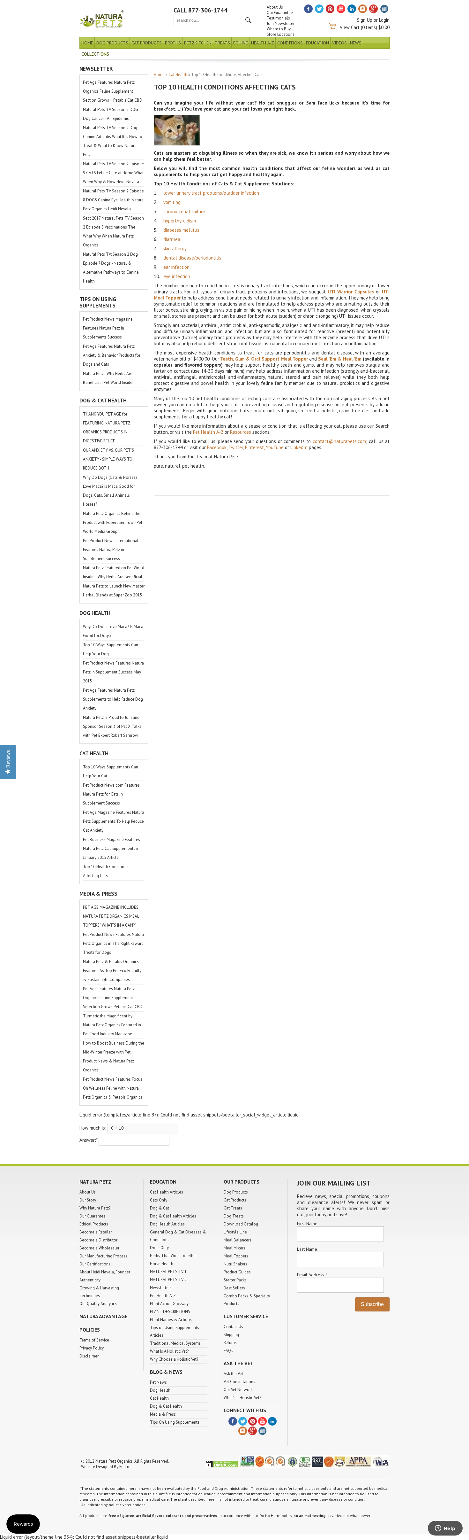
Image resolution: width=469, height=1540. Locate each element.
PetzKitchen (198, 43)
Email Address (312, 1275)
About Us (275, 7)
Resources (240, 432)
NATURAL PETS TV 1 (168, 1271)
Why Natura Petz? (94, 1208)
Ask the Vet (233, 1373)
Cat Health (177, 74)
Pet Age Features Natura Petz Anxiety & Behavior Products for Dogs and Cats (111, 355)
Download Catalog (241, 1224)
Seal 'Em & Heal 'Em (339, 359)
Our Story (87, 1200)
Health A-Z (262, 43)
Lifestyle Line (235, 1232)
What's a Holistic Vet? (242, 1397)
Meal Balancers (237, 1240)
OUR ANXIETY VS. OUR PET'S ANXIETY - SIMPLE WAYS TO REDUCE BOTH (108, 459)
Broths (173, 43)
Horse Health (161, 1263)
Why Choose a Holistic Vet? (174, 1359)
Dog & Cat (159, 1208)
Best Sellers (234, 1288)
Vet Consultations (239, 1381)
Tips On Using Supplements (174, 1422)
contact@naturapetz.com (339, 441)
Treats (222, 43)
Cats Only (158, 1200)
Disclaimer (89, 1356)
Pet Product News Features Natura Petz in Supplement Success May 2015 (113, 672)
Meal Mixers (234, 1248)
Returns (230, 1342)
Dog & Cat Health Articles (173, 1216)
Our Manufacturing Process (103, 1256)
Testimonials (278, 18)
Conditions (290, 43)
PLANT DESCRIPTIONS (170, 1311)
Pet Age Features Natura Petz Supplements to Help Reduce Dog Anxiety (113, 699)
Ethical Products (93, 1224)
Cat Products (146, 43)
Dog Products (112, 43)
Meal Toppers (236, 1256)
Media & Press (163, 1414)
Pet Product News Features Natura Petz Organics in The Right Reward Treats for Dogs (113, 943)
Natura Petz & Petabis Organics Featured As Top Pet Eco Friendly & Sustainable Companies (112, 970)
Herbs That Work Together (173, 1255)
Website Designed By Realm (105, 1466)
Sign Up (364, 20)
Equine (240, 43)
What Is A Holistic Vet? (169, 1351)
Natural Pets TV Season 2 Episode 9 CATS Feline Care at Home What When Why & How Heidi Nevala (113, 172)
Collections (95, 54)
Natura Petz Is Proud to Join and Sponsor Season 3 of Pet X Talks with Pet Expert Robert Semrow (112, 726)
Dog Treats (234, 1216)
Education (317, 43)
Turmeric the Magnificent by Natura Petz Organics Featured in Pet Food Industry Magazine (112, 1025)
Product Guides (237, 1272)
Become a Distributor (98, 1240)
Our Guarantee (280, 12)
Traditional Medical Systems (175, 1343)
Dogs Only (159, 1247)
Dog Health (160, 1390)
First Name (307, 1223)
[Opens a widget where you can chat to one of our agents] (445, 1529)
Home (87, 43)
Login (384, 20)
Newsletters (161, 1287)
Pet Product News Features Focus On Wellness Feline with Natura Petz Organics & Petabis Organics (112, 1088)
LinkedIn (299, 447)
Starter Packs (235, 1280)
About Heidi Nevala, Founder (104, 1272)
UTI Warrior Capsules (351, 292)
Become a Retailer (95, 1232)
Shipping (231, 1334)
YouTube (275, 447)
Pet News (158, 1382)
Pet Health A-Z (208, 432)
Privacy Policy (91, 1348)
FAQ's (228, 1350)
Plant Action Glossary (169, 1303)
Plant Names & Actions (171, 1319)
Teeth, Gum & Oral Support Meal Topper (264, 359)
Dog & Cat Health (166, 1406)
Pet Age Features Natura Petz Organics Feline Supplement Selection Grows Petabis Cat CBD (113, 997)
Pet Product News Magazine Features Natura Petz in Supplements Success (108, 328)
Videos (339, 43)
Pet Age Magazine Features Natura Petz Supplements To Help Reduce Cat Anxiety (113, 821)
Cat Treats (233, 1208)
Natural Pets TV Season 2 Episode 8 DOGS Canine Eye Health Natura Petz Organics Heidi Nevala (113, 200)
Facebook (217, 447)
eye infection (176, 276)
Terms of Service (94, 1340)
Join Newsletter (280, 23)
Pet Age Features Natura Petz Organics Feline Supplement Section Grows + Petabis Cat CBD (112, 91)
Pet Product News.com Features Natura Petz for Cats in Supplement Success (111, 794)
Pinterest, (254, 447)
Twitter (235, 447)
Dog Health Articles (167, 1224)
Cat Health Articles (166, 1192)
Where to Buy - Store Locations (280, 31)
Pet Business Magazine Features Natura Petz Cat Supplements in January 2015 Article (111, 848)
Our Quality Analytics (98, 1303)
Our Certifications (94, 1264)
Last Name (307, 1249)
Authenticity (89, 1280)
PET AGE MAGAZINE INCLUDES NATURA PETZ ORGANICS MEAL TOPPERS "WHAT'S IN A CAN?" (111, 916)
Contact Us (233, 1326)
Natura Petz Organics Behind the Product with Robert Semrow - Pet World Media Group (112, 522)
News (355, 43)
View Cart (350, 27)
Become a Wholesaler (99, 1248)
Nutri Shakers (235, 1264)
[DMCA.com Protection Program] (222, 1466)
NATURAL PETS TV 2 (168, 1279)
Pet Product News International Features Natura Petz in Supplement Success (110, 549)
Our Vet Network (238, 1389)
